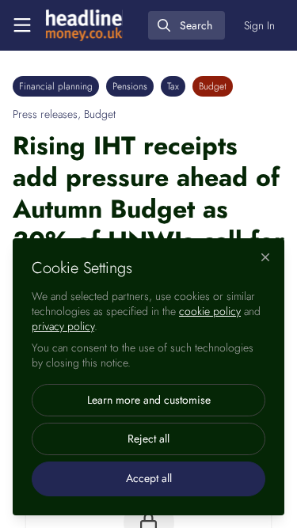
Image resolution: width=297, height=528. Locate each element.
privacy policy (63, 326)
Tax (173, 86)
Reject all (148, 438)
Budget (213, 86)
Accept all (149, 478)
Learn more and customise (149, 400)
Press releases (45, 114)
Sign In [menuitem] (259, 25)
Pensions (129, 86)
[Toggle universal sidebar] (22, 25)
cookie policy (210, 311)
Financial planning (56, 86)
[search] (186, 25)
